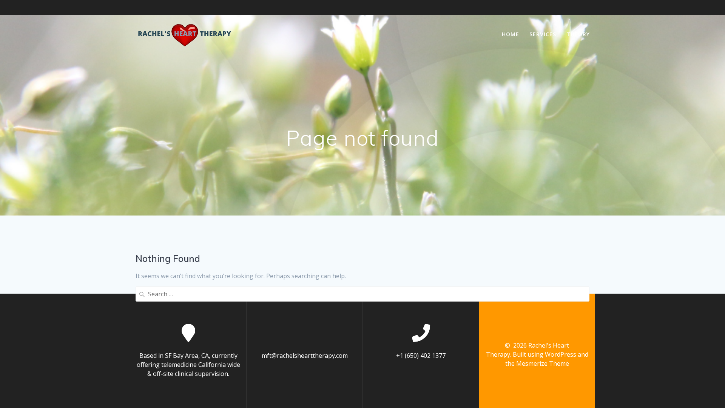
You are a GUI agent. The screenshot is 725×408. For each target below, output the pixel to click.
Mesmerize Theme (542, 363)
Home (510, 34)
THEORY (578, 34)
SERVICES (542, 34)
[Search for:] (362, 294)
